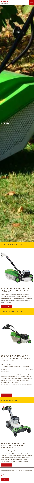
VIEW (6, 306)
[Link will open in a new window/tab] (17, 266)
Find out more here (5, 476)
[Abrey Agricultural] (4, 2)
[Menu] (31, 2)
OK (5, 479)
